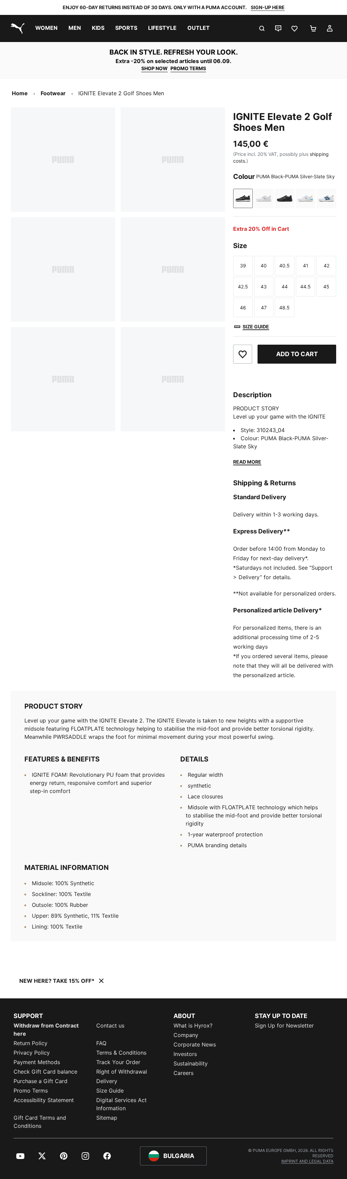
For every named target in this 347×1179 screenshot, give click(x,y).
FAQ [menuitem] (101, 1043)
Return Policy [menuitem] (30, 1043)
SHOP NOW (154, 68)
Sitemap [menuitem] (106, 1117)
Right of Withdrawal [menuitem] (121, 1071)
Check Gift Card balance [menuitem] (45, 1071)
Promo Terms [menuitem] (31, 1090)
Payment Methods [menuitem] (37, 1062)
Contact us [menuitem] (110, 1025)
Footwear (53, 93)
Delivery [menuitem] (106, 1081)
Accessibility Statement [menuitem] (44, 1100)
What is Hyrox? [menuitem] (193, 1025)
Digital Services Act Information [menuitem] (121, 1104)
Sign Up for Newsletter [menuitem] (284, 1025)
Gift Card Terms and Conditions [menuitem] (40, 1121)
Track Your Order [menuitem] (118, 1062)
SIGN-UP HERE (268, 7)
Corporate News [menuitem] (195, 1044)
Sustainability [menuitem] (191, 1063)
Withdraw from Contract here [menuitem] (46, 1029)
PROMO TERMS (188, 68)
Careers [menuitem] (183, 1073)
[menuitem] (46, 28)
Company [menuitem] (186, 1035)
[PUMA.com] (16, 28)
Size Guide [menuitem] (110, 1090)
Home (20, 93)
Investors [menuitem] (185, 1054)
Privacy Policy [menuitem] (32, 1052)
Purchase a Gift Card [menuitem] (40, 1081)
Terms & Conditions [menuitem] (121, 1052)
